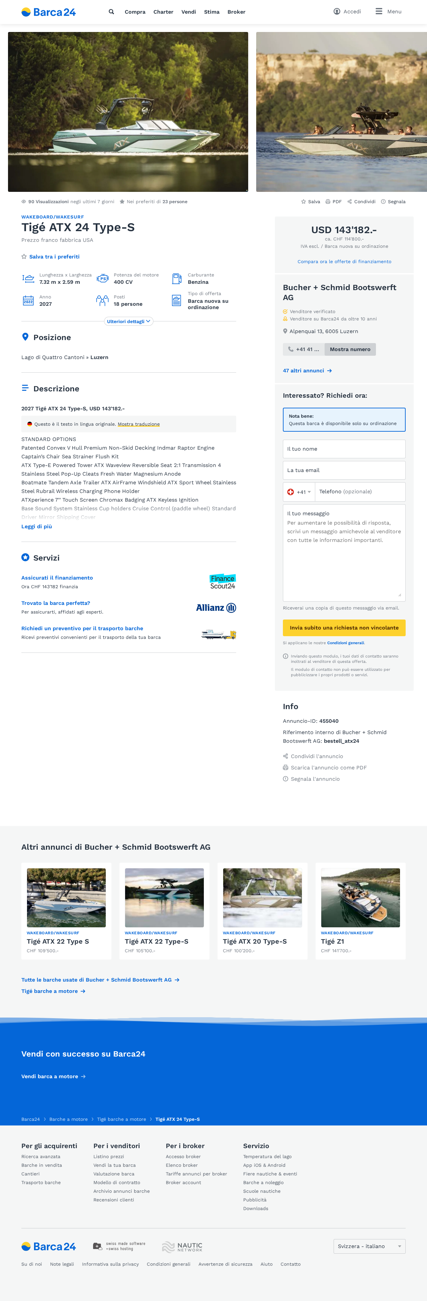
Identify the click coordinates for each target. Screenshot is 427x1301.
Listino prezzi (108, 1156)
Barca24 (30, 1119)
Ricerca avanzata (40, 1156)
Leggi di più (36, 527)
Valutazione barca (113, 1173)
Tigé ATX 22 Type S (58, 941)
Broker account (183, 1182)
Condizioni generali (345, 643)
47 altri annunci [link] (303, 370)
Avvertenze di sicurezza (225, 1264)
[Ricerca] (113, 11)
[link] (66, 911)
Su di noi (31, 1264)
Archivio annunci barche (121, 1191)
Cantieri (30, 1173)
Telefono (345, 491)
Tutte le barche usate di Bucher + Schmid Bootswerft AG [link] (96, 980)
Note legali (62, 1264)
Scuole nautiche (262, 1191)
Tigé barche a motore (49, 991)
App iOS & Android (264, 1165)
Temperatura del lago (267, 1156)
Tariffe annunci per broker (196, 1173)
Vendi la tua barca (114, 1165)
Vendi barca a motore (49, 1076)
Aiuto (267, 1264)
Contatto (291, 1264)
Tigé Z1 (332, 941)
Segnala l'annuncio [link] (315, 779)
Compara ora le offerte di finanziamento (344, 261)
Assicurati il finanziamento (57, 578)
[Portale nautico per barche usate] (54, 12)
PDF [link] (337, 201)
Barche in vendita (41, 1165)
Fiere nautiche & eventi (270, 1173)
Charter (163, 12)
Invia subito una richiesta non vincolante (344, 628)
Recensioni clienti (113, 1199)
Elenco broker (182, 1165)
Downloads (255, 1208)
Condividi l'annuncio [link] (317, 756)
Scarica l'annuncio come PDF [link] (329, 767)
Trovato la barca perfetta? (55, 603)
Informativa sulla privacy (110, 1264)
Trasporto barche (41, 1182)
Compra (135, 12)
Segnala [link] (397, 201)
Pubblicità (255, 1199)
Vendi (188, 12)
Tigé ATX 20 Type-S (255, 941)
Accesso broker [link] (183, 1156)
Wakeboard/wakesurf (52, 216)
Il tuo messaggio (308, 513)
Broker (237, 12)
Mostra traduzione (139, 424)
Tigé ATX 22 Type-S (156, 941)
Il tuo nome (302, 449)
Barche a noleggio (263, 1182)
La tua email (303, 470)
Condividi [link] (365, 201)
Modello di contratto (116, 1182)
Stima (212, 12)
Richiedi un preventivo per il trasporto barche (82, 628)
